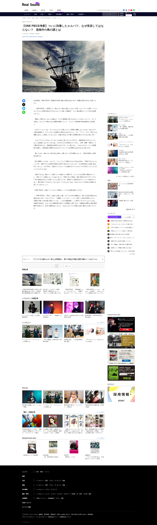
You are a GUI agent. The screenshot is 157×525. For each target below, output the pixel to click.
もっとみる (100, 322)
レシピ (47, 494)
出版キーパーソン (41, 498)
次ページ (68, 266)
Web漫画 (58, 14)
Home (26, 10)
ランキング (58, 480)
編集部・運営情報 (44, 514)
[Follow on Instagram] (129, 10)
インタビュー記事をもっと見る (125, 176)
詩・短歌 (79, 494)
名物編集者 (51, 498)
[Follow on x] (126, 10)
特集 (35, 14)
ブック (129, 15)
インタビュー (40, 480)
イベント (46, 472)
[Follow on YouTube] (131, 10)
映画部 (122, 15)
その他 (85, 494)
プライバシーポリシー (28, 517)
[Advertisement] (91, 4)
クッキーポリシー (41, 517)
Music (35, 10)
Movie (43, 10)
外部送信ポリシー (53, 517)
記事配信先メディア (65, 517)
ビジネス (59, 494)
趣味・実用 (70, 14)
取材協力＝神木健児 (35, 33)
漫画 (49, 14)
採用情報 (90, 514)
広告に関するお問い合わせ (78, 514)
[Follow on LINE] (134, 10)
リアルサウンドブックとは (29, 514)
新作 (37, 472)
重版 (41, 472)
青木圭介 (35, 36)
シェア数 (128, 217)
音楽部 (122, 13)
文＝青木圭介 (25, 33)
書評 (46, 480)
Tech (51, 10)
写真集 (73, 494)
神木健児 (40, 36)
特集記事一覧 (130, 209)
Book (59, 10)
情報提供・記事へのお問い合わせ (60, 514)
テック (129, 13)
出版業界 (80, 14)
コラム (51, 480)
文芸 (42, 14)
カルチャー (67, 494)
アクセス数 (114, 217)
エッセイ (53, 494)
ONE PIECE (26, 36)
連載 (63, 480)
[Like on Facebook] (124, 10)
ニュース (26, 14)
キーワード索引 (26, 507)
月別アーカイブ (26, 503)
